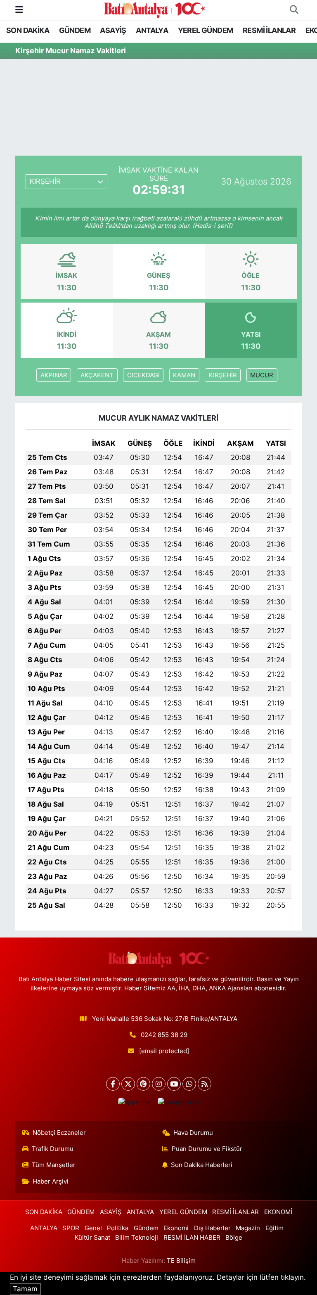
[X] (128, 1084)
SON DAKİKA (27, 30)
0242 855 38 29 (164, 1035)
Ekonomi (176, 1228)
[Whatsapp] (189, 1084)
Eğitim (274, 1228)
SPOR (70, 1228)
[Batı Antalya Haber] (154, 9)
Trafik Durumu (52, 1149)
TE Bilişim (181, 1260)
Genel (93, 1228)
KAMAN (184, 375)
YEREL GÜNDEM (205, 30)
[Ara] (294, 10)
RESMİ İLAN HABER (191, 1237)
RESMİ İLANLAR (269, 30)
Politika (117, 1228)
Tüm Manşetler (54, 1165)
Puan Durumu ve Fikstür (207, 1149)
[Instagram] (159, 1084)
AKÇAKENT (97, 375)
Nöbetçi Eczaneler (59, 1132)
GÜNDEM (74, 30)
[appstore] (134, 1102)
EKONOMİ (278, 1212)
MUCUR (261, 375)
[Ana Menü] (19, 9)
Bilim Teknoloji (136, 1237)
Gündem (146, 1228)
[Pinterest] (143, 1084)
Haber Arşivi (51, 1181)
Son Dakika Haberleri (201, 1165)
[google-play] (178, 1102)
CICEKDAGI (143, 375)
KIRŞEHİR (223, 375)
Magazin (248, 1228)
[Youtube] (174, 1084)
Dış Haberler (212, 1228)
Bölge (233, 1237)
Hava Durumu (193, 1132)
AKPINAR (53, 375)
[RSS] (204, 1084)
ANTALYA (152, 30)
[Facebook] (113, 1084)
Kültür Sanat (92, 1237)
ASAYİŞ (113, 30)
